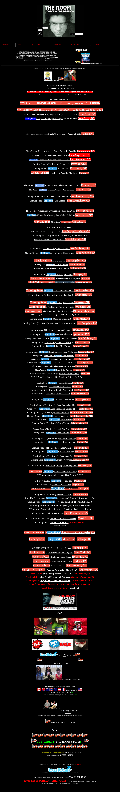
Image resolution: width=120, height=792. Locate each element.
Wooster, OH (82, 302)
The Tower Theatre (58, 566)
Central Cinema (65, 448)
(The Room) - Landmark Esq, (60, 456)
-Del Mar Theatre (58, 346)
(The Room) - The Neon (61, 484)
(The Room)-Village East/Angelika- (61, 465)
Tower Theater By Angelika (65, 151)
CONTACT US (53, 68)
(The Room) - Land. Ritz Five (57, 429)
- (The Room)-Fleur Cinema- (56, 248)
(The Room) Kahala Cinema (60, 557)
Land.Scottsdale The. (66, 405)
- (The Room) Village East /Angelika (59, 553)
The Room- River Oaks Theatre (46, 366)
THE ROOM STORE (70, 655)
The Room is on (45, 772)
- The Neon (61, 481)
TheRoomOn (60, 655)
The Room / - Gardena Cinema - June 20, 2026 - (52, 190)
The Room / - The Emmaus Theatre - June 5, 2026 (52, 185)
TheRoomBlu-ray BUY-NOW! (96, 63)
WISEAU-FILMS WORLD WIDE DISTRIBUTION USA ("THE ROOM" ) (72, 68)
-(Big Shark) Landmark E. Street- (55, 577)
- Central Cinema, (60, 383)
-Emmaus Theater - (64, 548)
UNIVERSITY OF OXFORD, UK (58, 764)
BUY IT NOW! (68, 713)
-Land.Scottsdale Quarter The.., (64, 409)
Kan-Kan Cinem (56, 265)
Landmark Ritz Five (59, 522)
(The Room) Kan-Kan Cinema (57, 268)
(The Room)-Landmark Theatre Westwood (56, 323)
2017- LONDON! (70, 764)
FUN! (60, 612)
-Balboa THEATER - (63, 574)
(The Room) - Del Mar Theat (58, 342)
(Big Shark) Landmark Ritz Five (55, 580)
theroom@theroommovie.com (54, 95)
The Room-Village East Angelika (67, 278)
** (64, 655)
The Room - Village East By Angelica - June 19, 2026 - (51, 211)
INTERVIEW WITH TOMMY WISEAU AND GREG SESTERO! (69, 715)
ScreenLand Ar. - (61, 412)
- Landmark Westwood (62, 498)
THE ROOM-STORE (68, 741)
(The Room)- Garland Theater (57, 330)
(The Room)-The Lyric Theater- (60, 307)
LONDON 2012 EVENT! (44, 764)
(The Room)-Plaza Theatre (58, 423)
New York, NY (87, 114)
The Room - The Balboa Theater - (55, 196)
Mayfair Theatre (59, 692)
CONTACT (74, 588)
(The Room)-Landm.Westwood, (58, 390)
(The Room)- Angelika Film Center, (64, 173)
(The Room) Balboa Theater (57, 393)
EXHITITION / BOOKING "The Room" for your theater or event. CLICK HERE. (51, 777)
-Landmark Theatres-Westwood (58, 352)
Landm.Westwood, (64, 460)
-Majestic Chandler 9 (57, 319)
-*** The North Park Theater (61, 502)
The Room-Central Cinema (60, 386)
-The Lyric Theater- (60, 302)
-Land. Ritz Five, (58, 433)
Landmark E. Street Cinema (63, 518)
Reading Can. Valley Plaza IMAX (62, 570)
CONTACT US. (93, 781)
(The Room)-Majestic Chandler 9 (57, 295)
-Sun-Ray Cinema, (60, 274)
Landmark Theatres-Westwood (57, 359)
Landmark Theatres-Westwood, (63, 363)
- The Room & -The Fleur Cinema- (57, 338)
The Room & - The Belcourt (59, 356)
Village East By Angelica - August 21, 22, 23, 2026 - (58, 114)
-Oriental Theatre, (64, 494)
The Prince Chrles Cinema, (61, 722)
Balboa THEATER (55, 513)
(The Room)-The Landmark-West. (69, 261)
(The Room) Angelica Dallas (62, 561)
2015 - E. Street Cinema (60, 686)
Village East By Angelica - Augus (49, 119)
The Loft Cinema (67, 438)
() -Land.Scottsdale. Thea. (59, 471)
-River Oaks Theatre (59, 370)
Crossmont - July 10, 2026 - (51, 232)
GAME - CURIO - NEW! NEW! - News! (72, 752)
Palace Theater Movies (69, 373)
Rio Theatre (62, 694)
